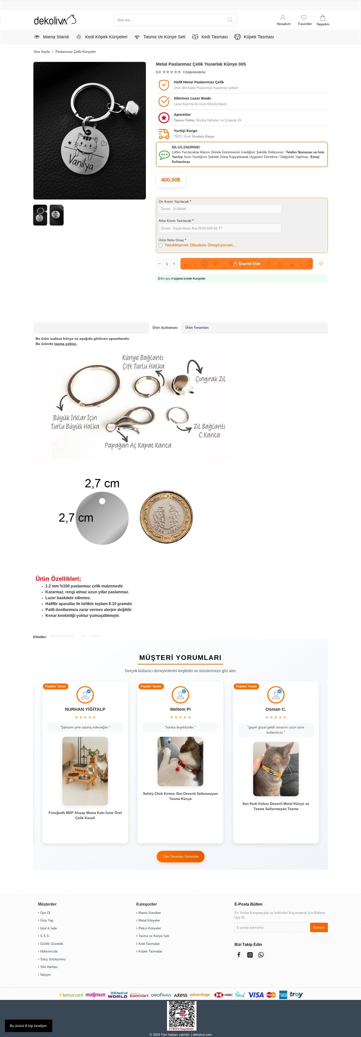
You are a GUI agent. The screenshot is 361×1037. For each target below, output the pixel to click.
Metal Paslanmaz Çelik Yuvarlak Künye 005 (62, 636)
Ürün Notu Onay (171, 240)
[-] (160, 263)
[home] (41, 51)
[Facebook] (239, 955)
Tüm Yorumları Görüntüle (180, 859)
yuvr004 (82, 636)
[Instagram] (250, 955)
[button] (246, 264)
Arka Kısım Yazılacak (175, 221)
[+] (174, 263)
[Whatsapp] (261, 955)
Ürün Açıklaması (165, 327)
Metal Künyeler (95, 636)
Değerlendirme (194, 72)
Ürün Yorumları (197, 327)
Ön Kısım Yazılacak (174, 201)
